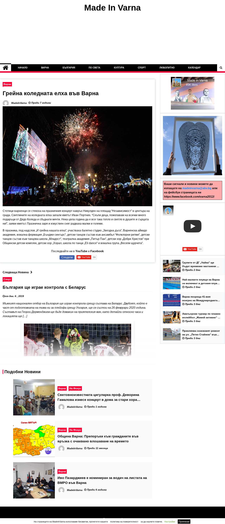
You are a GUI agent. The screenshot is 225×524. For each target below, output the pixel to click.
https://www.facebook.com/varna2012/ (189, 196)
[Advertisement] (112, 38)
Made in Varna (197, 80)
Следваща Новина (16, 272)
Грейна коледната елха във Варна (51, 93)
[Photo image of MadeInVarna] (168, 210)
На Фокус (75, 388)
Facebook (97, 251)
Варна (45, 67)
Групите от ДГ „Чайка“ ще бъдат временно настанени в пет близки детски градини (200, 264)
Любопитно (166, 67)
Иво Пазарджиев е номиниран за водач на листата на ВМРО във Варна (102, 480)
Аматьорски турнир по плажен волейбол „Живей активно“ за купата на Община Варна (201, 315)
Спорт (142, 67)
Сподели (67, 257)
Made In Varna (112, 7)
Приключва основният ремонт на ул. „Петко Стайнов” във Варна (201, 332)
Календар (194, 67)
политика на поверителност (124, 521)
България (68, 67)
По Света (94, 67)
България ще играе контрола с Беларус (44, 287)
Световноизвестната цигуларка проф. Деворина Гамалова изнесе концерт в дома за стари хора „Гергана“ (98, 397)
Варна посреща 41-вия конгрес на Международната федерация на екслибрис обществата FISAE (199, 298)
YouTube (81, 251)
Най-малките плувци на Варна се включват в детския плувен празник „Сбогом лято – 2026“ (201, 281)
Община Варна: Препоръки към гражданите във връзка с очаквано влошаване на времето (98, 438)
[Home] (5, 67)
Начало (22, 67)
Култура (119, 67)
